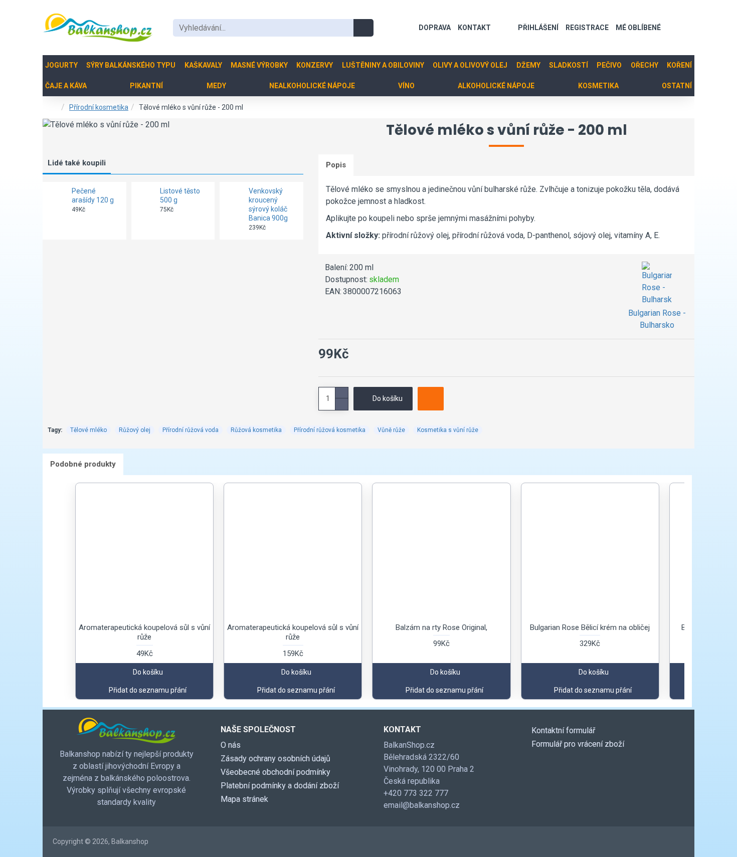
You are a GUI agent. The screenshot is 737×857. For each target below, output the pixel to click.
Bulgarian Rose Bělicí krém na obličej (590, 627)
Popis (336, 164)
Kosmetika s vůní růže (447, 430)
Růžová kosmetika (256, 430)
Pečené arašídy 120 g (93, 195)
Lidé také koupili (77, 162)
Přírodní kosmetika (98, 107)
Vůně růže (391, 430)
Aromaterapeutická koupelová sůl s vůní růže (144, 632)
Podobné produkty (83, 464)
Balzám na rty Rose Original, (441, 627)
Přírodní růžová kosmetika (329, 430)
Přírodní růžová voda (190, 430)
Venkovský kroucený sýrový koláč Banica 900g (268, 205)
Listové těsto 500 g (180, 195)
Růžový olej (134, 430)
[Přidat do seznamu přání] (431, 398)
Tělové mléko (88, 430)
